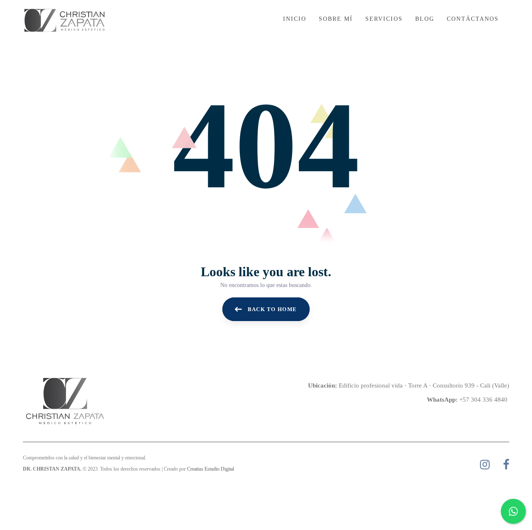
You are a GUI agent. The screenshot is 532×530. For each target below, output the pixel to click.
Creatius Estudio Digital (210, 469)
